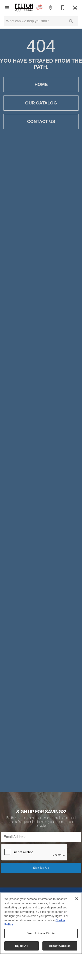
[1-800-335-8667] (63, 7)
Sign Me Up (41, 867)
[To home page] (29, 7)
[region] (41, 923)
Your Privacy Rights (41, 933)
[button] (7, 7)
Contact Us (41, 121)
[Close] (77, 898)
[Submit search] (71, 21)
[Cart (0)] (75, 7)
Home (41, 84)
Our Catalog (41, 103)
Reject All (21, 945)
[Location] (50, 7)
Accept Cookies (59, 945)
